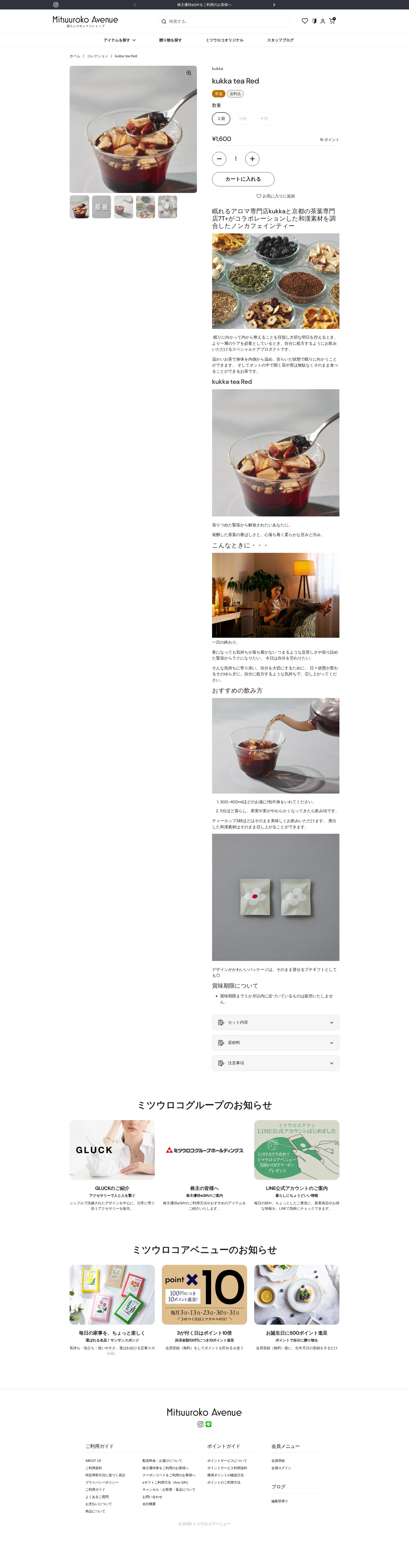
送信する (162, 21)
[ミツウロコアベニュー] (85, 21)
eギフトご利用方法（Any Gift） (166, 1482)
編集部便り (279, 1501)
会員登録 (278, 1460)
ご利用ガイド (95, 1489)
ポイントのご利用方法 (223, 1482)
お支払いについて (98, 1504)
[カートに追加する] (243, 179)
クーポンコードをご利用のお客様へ (169, 1475)
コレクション (97, 56)
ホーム (75, 56)
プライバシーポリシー (102, 1482)
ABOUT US (93, 1460)
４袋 (264, 118)
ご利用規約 (93, 1468)
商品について (95, 1511)
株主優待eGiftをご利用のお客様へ (204, 5)
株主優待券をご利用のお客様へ (165, 1468)
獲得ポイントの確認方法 (225, 1475)
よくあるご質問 (97, 1497)
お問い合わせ (152, 1497)
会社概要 (149, 1504)
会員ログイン (281, 1468)
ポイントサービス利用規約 (227, 1468)
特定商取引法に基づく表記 (105, 1475)
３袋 (243, 118)
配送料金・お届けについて (162, 1460)
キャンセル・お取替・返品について (169, 1489)
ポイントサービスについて (227, 1460)
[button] (219, 159)
